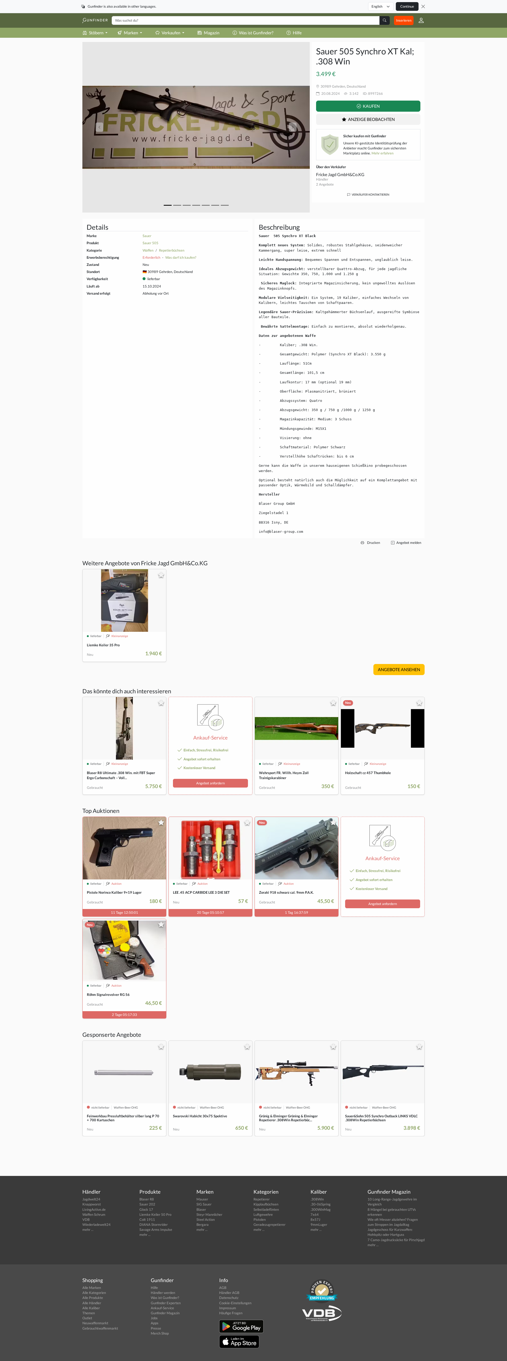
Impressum (227, 1308)
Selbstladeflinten (266, 1209)
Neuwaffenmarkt (95, 1323)
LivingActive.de (94, 1209)
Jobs (154, 1318)
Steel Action (205, 1219)
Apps (154, 1323)
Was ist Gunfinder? (256, 32)
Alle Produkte (92, 1298)
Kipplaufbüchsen (265, 1204)
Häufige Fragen (230, 1313)
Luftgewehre (263, 1214)
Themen (88, 1313)
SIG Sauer (204, 1204)
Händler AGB (229, 1293)
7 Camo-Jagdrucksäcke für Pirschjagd (396, 1240)
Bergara (202, 1224)
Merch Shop (160, 1333)
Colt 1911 (147, 1219)
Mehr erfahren (382, 153)
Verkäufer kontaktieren (370, 194)
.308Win (317, 1199)
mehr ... (87, 1229)
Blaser (201, 1209)
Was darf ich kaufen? (180, 257)
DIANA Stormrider (153, 1224)
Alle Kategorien (94, 1293)
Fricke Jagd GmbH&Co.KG (340, 174)
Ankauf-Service (162, 1308)
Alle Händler (91, 1303)
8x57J (315, 1219)
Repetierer (261, 1199)
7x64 (315, 1214)
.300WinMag (321, 1209)
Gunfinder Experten (166, 1303)
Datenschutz (228, 1298)
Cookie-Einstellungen (235, 1303)
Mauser (202, 1199)
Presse (156, 1328)
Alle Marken (91, 1287)
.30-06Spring (321, 1204)
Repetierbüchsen (171, 250)
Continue (407, 6)
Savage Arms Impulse (155, 1229)
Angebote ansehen (399, 669)
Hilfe (297, 32)
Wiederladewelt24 (96, 1224)
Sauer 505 (150, 243)
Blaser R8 (146, 1199)
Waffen (148, 250)
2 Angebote (325, 184)
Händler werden (163, 1293)
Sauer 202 (147, 1204)
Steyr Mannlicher (209, 1214)
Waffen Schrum (93, 1214)
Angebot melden (408, 542)
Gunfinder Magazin (165, 1313)
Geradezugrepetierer (269, 1224)
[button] (419, 20)
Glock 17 (146, 1209)
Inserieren (403, 20)
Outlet (87, 1318)
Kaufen (371, 106)
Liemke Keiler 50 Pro (155, 1214)
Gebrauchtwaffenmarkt (100, 1328)
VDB (86, 1219)
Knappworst (91, 1204)
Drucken (373, 542)
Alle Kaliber (91, 1308)
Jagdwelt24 (91, 1199)
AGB (222, 1287)
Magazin (211, 32)
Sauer (147, 236)
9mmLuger (319, 1224)
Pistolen (259, 1219)
